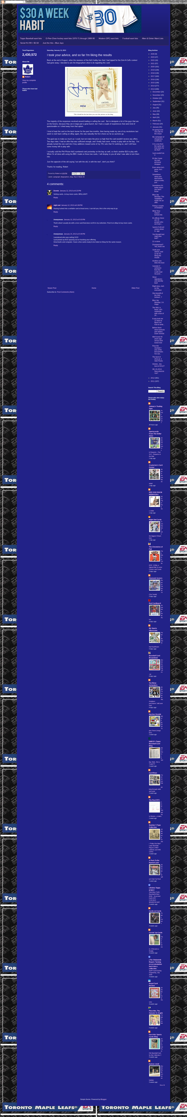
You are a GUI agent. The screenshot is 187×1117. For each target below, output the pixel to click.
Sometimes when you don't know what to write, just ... (158, 178)
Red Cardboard (155, 603)
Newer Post (52, 288)
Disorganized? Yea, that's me (158, 245)
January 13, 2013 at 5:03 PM (74, 220)
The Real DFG (154, 800)
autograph (56, 177)
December (157, 92)
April (154, 117)
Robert (27, 77)
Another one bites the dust (158, 262)
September (157, 101)
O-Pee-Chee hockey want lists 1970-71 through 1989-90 (70, 38)
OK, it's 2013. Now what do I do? (158, 371)
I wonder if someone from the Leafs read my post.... (157, 270)
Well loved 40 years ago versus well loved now (157, 340)
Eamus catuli (154, 1064)
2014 (153, 86)
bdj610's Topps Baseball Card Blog (155, 744)
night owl (57, 205)
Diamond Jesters (155, 578)
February (156, 124)
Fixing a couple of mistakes (158, 207)
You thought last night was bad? (158, 236)
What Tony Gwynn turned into (157, 213)
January (156, 127)
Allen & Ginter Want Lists (152, 38)
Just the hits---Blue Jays (53, 43)
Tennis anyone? (162, 417)
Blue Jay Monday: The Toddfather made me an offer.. (158, 199)
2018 (153, 73)
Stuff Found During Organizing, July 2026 (155, 973)
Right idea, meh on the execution (158, 288)
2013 (153, 89)
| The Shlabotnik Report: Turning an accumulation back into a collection (155, 964)
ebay (71, 177)
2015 (153, 83)
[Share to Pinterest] (83, 173)
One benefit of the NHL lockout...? (157, 295)
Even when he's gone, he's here (158, 169)
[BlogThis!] (75, 173)
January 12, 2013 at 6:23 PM (70, 191)
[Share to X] (78, 173)
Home (94, 288)
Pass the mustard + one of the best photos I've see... (157, 350)
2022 (153, 60)
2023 (153, 57)
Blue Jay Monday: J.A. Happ (158, 302)
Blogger (103, 1099)
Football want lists (130, 38)
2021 (153, 64)
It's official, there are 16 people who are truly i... (158, 221)
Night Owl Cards (155, 520)
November (157, 95)
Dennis (56, 191)
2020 (153, 67)
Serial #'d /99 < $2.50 (29, 43)
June (155, 111)
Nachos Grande (155, 714)
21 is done (156, 241)
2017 (153, 76)
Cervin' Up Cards (155, 933)
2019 (153, 70)
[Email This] (73, 173)
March (155, 121)
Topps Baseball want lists (31, 38)
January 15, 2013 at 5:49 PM (74, 234)
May (154, 114)
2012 (153, 378)
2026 (153, 54)
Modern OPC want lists (109, 38)
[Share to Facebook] (81, 173)
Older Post (135, 288)
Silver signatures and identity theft (157, 280)
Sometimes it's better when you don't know (157, 188)
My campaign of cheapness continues (158, 139)
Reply (56, 198)
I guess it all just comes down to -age (158, 229)
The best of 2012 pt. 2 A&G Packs (157, 359)
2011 (153, 381)
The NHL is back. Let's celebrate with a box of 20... (158, 311)
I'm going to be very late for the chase (157, 132)
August (155, 105)
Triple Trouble (162, 1019)
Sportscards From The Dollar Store (155, 434)
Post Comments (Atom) (65, 292)
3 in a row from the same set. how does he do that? (158, 147)
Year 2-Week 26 (79, 177)
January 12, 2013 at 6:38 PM (71, 205)
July (154, 108)
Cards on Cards (155, 911)
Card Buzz (153, 773)
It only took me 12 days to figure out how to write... (158, 322)
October (156, 98)
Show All (162, 1085)
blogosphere (65, 177)
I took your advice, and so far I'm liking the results (157, 254)
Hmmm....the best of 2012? (158, 365)
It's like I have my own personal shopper (157, 161)
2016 (153, 79)
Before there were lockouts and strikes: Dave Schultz (158, 331)
